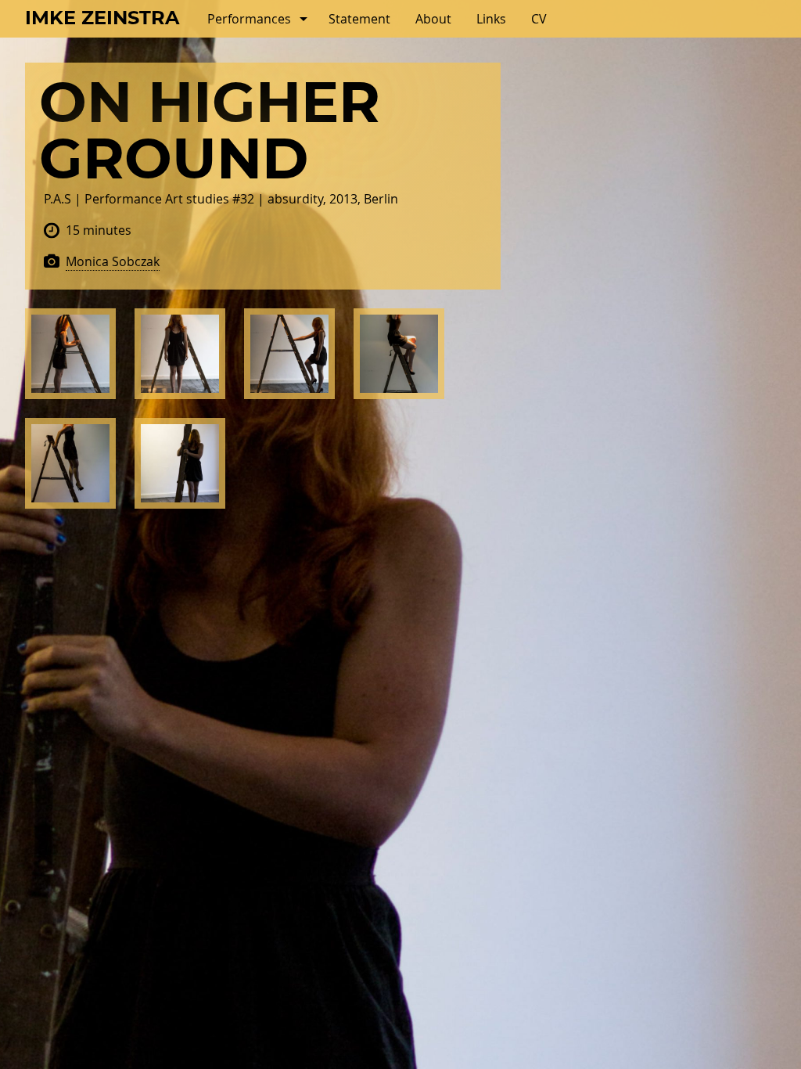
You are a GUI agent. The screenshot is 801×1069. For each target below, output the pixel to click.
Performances (249, 18)
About (433, 18)
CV (539, 18)
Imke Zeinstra (102, 18)
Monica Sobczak (113, 261)
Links (491, 18)
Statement (359, 18)
